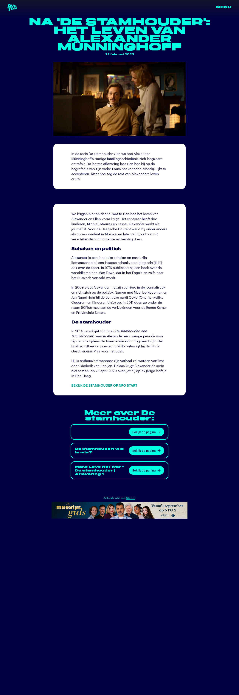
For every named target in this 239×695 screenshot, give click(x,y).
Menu (224, 7)
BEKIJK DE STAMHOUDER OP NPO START (104, 385)
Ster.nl (130, 498)
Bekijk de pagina (144, 432)
